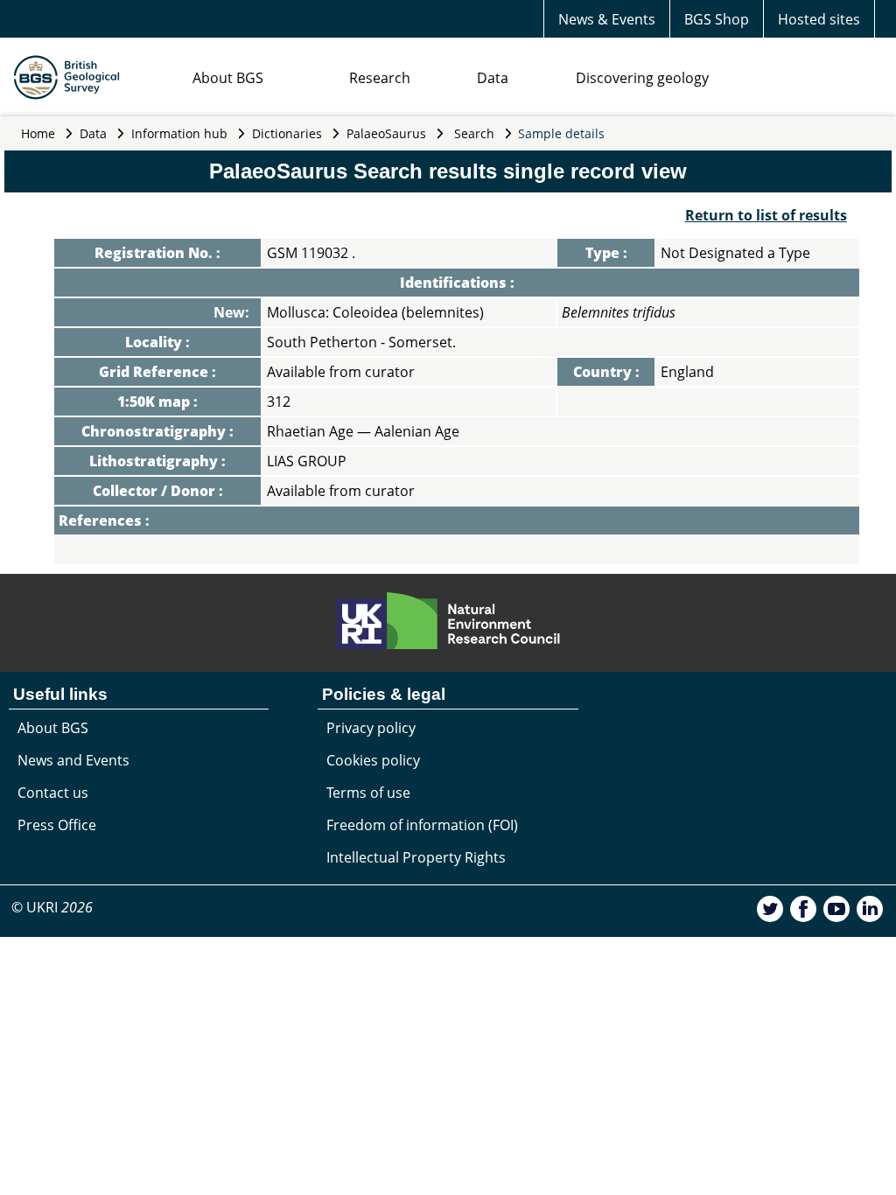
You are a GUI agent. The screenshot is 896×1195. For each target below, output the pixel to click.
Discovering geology (642, 77)
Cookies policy (373, 760)
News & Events (606, 19)
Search (474, 133)
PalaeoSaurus (386, 133)
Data (492, 77)
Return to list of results (766, 215)
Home (38, 133)
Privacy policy (371, 727)
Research (379, 77)
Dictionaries (287, 133)
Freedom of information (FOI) (422, 825)
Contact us (53, 792)
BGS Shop (716, 19)
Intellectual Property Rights (416, 857)
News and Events (74, 760)
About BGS (227, 77)
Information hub (179, 133)
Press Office (57, 825)
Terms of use (368, 792)
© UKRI (52, 907)
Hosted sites (819, 19)
